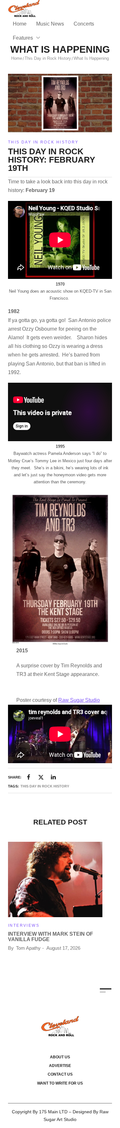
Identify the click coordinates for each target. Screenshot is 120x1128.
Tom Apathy (28, 948)
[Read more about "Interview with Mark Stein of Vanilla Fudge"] (55, 879)
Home (16, 58)
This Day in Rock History (48, 58)
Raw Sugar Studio (79, 700)
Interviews (23, 925)
